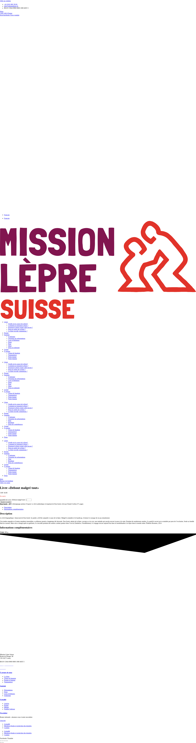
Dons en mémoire (14, 348)
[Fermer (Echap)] (7, 740)
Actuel (6, 349)
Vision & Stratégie (14, 353)
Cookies (6, 728)
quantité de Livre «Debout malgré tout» (12, 500)
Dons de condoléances (15, 424)
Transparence (12, 355)
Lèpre (6, 322)
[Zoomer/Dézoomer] (1, 740)
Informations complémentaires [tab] (13, 509)
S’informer (11, 337)
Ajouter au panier (6, 502)
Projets (6, 333)
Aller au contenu (5, 1)
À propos (7, 351)
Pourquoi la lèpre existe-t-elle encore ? (20, 327)
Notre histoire (12, 359)
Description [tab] (8, 507)
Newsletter (3, 713)
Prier (9, 344)
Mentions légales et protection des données (18, 726)
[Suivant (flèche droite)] (3, 742)
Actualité (3, 699)
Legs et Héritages (13, 340)
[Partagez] (5, 740)
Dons (10, 342)
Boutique (11, 422)
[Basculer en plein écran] (3, 740)
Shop (10, 346)
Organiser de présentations (16, 338)
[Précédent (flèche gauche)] (1, 742)
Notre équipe (12, 357)
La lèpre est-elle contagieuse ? (17, 331)
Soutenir (6, 335)
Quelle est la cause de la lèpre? (18, 324)
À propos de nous (6, 672)
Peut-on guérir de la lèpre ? (17, 329)
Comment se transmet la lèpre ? (18, 326)
